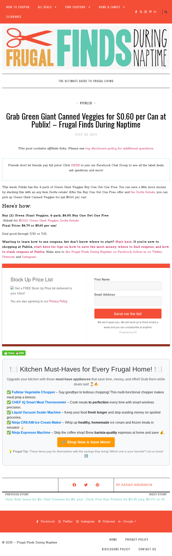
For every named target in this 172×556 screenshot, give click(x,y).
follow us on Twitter (147, 252)
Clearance (14, 16)
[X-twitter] (141, 12)
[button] (165, 11)
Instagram (29, 257)
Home (113, 539)
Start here (123, 242)
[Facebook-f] (136, 12)
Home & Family (109, 7)
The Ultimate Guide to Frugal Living (86, 81)
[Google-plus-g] (155, 12)
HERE (75, 165)
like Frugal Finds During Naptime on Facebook (98, 252)
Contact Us (147, 549)
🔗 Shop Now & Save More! (86, 442)
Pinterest (8, 257)
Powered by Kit (128, 332)
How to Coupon (18, 7)
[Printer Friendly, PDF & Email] (14, 355)
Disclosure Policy (116, 549)
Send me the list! (128, 313)
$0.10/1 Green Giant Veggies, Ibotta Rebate (49, 221)
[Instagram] (146, 12)
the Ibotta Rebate (143, 192)
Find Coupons (75, 7)
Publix (86, 103)
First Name (102, 279)
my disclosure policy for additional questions (119, 148)
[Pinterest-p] (150, 12)
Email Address (104, 294)
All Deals (45, 7)
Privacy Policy (58, 301)
